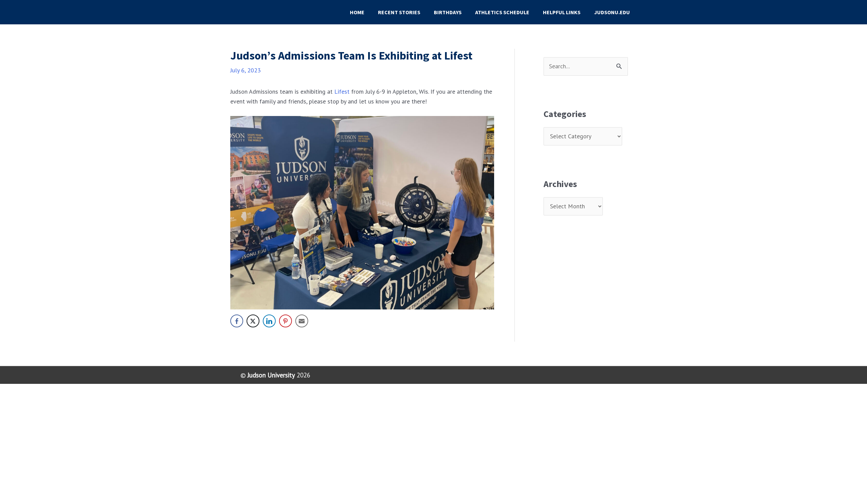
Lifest (342, 91)
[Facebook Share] (236, 321)
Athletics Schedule (502, 12)
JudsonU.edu (612, 12)
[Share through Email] (301, 321)
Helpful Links (561, 12)
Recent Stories (399, 12)
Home (357, 12)
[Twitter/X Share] (253, 321)
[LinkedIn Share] (269, 321)
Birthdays (448, 12)
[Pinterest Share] (285, 321)
